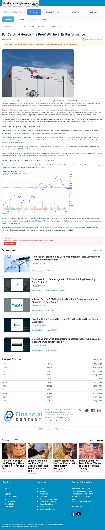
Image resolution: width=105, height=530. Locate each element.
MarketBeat (38, 271)
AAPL (4, 371)
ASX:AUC (54, 291)
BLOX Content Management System (18, 526)
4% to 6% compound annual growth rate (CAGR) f (25, 140)
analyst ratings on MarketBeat (62, 228)
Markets (8, 19)
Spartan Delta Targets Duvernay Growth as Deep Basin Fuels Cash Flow (65, 320)
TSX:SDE (53, 330)
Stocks (21, 19)
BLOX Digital (34, 526)
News (31, 26)
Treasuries (70, 26)
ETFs (33, 19)
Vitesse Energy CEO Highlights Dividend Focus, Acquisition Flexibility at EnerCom (64, 300)
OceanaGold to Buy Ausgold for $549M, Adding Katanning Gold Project (64, 281)
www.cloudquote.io (61, 412)
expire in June (87, 121)
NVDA (5, 393)
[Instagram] (99, 416)
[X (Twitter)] (80, 416)
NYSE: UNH (65, 121)
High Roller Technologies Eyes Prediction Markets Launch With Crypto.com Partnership (66, 258)
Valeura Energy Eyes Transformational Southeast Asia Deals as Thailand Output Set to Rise (66, 340)
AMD (4, 375)
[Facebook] (87, 416)
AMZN (5, 367)
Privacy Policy (53, 420)
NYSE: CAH (72, 101)
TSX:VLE (53, 350)
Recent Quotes (52, 12)
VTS (52, 310)
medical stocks (33, 110)
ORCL (5, 397)
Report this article (9, 243)
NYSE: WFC (6, 230)
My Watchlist (74, 12)
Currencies (42, 26)
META (5, 386)
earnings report (12, 119)
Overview (21, 26)
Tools (43, 19)
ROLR (52, 271)
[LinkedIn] (93, 416)
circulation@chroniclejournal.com (85, 501)
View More (96, 250)
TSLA (4, 401)
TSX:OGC (61, 291)
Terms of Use (52, 524)
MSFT (4, 390)
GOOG (5, 382)
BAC (4, 378)
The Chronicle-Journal (17, 524)
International (56, 26)
